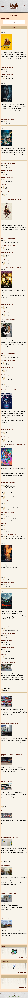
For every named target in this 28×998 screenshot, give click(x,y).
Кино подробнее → (23, 957)
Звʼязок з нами (15, 997)
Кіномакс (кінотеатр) (8, 163)
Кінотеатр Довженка (8, 238)
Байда (3, 184)
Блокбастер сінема (7, 74)
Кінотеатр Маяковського (9, 192)
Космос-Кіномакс (7, 67)
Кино (11, 18)
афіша (7, 18)
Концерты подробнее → (22, 972)
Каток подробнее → (23, 987)
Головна (3, 18)
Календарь (14, 22)
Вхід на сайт (14, 15)
